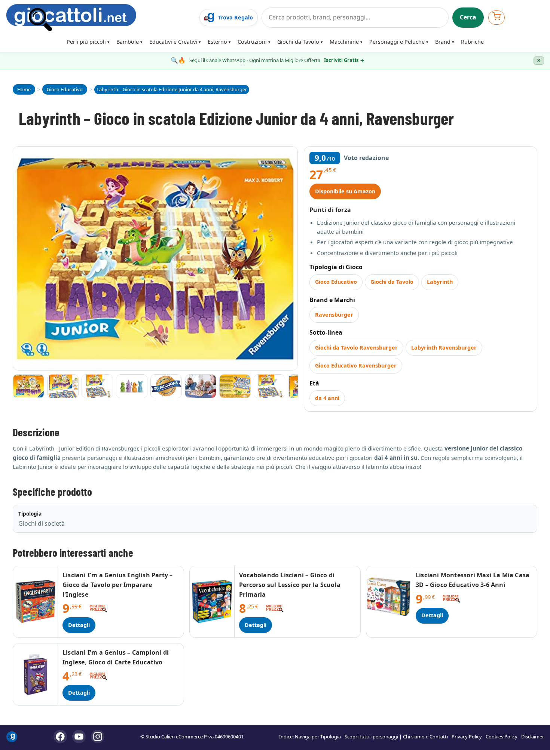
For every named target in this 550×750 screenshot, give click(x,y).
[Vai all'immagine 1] (28, 386)
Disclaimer (532, 736)
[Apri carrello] (496, 17)
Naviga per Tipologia (318, 736)
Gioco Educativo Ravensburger (356, 365)
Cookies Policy (501, 736)
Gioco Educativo (336, 281)
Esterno (217, 41)
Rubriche (472, 41)
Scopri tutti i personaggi (371, 736)
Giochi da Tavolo (298, 41)
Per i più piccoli (86, 41)
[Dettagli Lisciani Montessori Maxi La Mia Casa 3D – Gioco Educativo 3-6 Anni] (388, 597)
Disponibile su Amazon (345, 191)
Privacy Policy (467, 736)
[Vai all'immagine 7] (235, 386)
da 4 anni (327, 398)
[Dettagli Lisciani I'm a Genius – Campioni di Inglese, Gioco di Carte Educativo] (35, 674)
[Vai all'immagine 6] (200, 386)
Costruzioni (252, 41)
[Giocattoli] (100, 17)
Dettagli (79, 624)
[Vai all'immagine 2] (63, 386)
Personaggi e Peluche (397, 41)
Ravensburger (334, 314)
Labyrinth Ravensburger (444, 347)
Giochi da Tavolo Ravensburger (356, 347)
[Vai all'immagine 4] (131, 386)
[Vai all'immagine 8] (269, 386)
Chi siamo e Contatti (425, 736)
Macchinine (344, 41)
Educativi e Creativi (173, 41)
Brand (442, 41)
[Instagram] (97, 736)
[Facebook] (60, 736)
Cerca (468, 17)
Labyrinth (440, 281)
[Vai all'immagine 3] (97, 386)
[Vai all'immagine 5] (166, 386)
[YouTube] (79, 736)
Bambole (127, 41)
